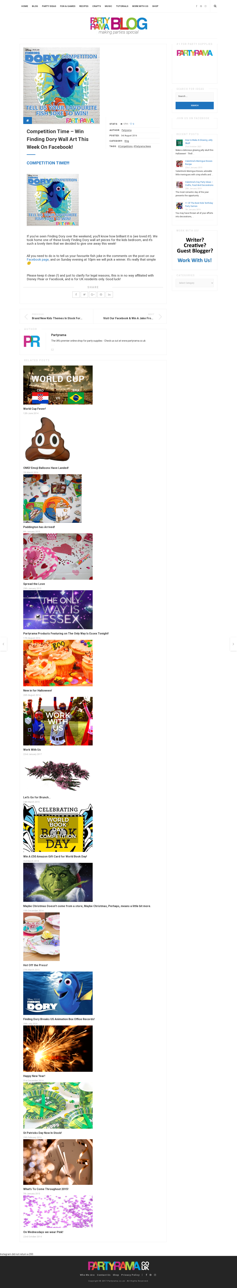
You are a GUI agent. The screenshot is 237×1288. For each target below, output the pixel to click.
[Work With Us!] (195, 250)
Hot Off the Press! (35, 965)
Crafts (96, 6)
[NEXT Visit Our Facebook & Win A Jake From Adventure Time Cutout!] (233, 644)
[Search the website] (215, 6)
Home (24, 6)
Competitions (126, 146)
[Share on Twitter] (84, 295)
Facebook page (38, 259)
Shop (155, 6)
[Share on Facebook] (76, 295)
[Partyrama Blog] (118, 25)
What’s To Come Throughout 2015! (45, 1189)
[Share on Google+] (92, 295)
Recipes (83, 6)
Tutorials (122, 6)
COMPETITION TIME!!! (48, 163)
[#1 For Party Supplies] (195, 63)
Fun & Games (67, 6)
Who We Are (87, 1275)
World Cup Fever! (34, 408)
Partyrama (127, 130)
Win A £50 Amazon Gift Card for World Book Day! (55, 856)
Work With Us (140, 6)
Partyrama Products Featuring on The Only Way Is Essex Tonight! (66, 633)
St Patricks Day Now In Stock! (42, 1133)
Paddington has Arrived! (39, 527)
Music (108, 6)
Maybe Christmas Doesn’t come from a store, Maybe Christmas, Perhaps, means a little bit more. (87, 906)
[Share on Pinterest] (101, 295)
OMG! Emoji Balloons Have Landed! (46, 468)
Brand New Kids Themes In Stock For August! (61, 318)
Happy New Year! (34, 1076)
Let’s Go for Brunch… (37, 797)
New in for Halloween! (37, 690)
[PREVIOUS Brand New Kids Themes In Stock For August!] (3, 644)
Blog (35, 6)
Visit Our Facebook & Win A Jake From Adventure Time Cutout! (144, 318)
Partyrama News (143, 146)
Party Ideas (49, 6)
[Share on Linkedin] (109, 295)
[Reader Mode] (27, 120)
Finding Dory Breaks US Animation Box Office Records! (59, 1019)
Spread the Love (34, 584)
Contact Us (104, 1275)
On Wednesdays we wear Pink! (43, 1232)
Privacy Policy (130, 1275)
